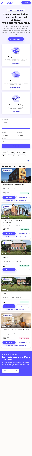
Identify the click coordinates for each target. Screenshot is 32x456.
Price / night (5, 126)
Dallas (18, 152)
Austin (24, 152)
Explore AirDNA (16, 39)
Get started (26, 2)
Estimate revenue (10, 371)
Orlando (5, 152)
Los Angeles (12, 155)
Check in (4, 132)
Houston (12, 152)
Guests (4, 138)
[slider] (1, 128)
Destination (5, 119)
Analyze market (23, 197)
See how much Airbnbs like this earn (16, 200)
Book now (9, 197)
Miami (4, 155)
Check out (19, 132)
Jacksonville (21, 155)
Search (16, 146)
